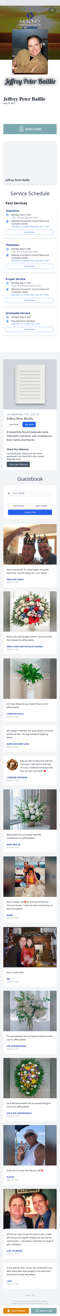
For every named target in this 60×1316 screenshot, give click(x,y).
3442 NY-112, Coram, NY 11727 (25, 323)
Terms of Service (37, 1303)
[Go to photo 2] (30, 895)
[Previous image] (6, 876)
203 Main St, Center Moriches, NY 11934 (30, 226)
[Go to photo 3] (31, 895)
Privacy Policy (22, 1303)
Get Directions (29, 232)
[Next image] (54, 876)
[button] (30, 544)
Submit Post (30, 512)
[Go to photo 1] (28, 895)
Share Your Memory (18, 464)
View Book (13, 424)
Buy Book (29, 424)
